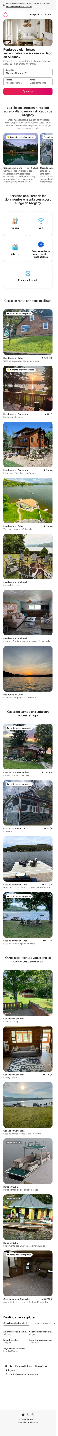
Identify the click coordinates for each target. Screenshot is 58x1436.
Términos (34, 1422)
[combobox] (28, 73)
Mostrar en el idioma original (19, 6)
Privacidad (22, 1422)
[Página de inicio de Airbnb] (5, 14)
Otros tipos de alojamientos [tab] (16, 1323)
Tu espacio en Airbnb (40, 14)
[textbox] (16, 83)
